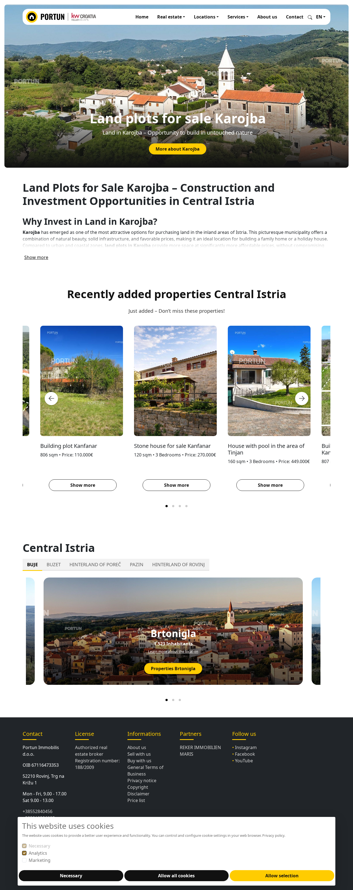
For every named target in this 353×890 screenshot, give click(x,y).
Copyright (137, 787)
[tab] (166, 506)
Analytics (38, 853)
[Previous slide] (51, 398)
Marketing (39, 860)
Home (141, 17)
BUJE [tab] (32, 564)
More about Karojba (178, 149)
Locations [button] (204, 17)
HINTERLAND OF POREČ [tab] (95, 564)
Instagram (246, 747)
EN (319, 17)
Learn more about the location (173, 651)
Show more (36, 257)
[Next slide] (301, 398)
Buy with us (139, 761)
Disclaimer (138, 794)
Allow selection (282, 876)
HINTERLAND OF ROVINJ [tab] (178, 564)
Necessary (39, 846)
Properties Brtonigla (173, 669)
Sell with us (139, 754)
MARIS (186, 754)
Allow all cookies (176, 876)
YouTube (244, 761)
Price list (136, 800)
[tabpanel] (176, 638)
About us (267, 17)
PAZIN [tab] (136, 564)
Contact (294, 17)
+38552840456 (37, 811)
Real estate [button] (169, 17)
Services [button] (236, 17)
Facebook (245, 754)
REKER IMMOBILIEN (200, 747)
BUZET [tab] (54, 564)
